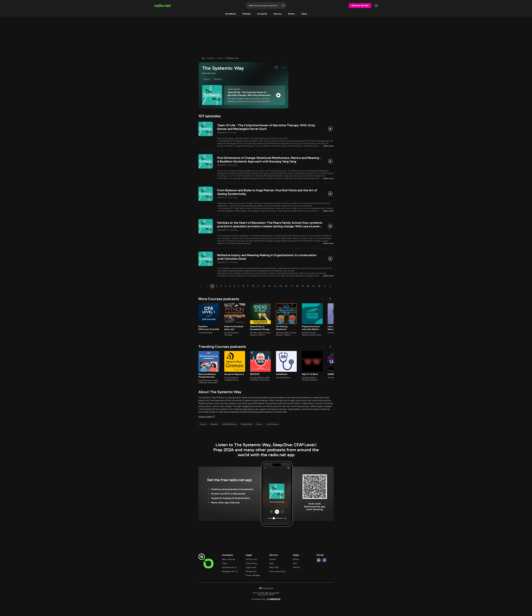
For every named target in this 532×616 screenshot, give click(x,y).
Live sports (262, 14)
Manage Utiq (251, 571)
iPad (295, 563)
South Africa (267, 588)
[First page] (202, 286)
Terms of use (251, 559)
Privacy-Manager (253, 575)
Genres (291, 14)
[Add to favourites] (276, 67)
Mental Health (246, 424)
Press (224, 563)
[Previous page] (207, 286)
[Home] (203, 58)
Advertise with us (229, 567)
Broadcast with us (230, 571)
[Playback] (278, 95)
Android (296, 567)
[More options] (283, 67)
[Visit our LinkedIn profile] (319, 560)
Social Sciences (272, 424)
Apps (271, 563)
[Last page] (330, 286)
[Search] (283, 5)
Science (259, 424)
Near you (278, 14)
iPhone (296, 559)
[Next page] (325, 286)
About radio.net (228, 559)
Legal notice (251, 567)
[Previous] (322, 297)
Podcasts (246, 14)
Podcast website (205, 417)
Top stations (230, 14)
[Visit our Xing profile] (324, 560)
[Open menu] (376, 5)
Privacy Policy (251, 563)
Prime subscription (277, 571)
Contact (272, 559)
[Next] (330, 297)
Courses (207, 79)
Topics (304, 14)
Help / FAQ (273, 567)
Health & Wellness (229, 424)
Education (218, 79)
